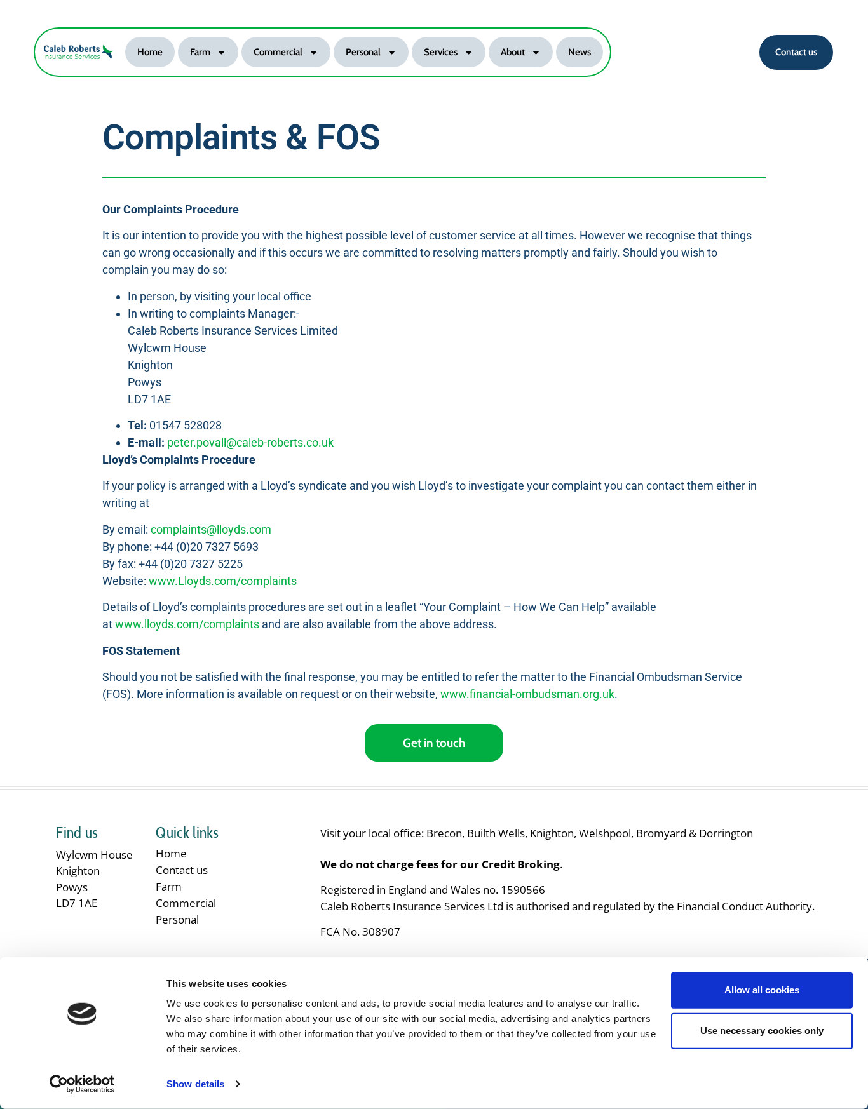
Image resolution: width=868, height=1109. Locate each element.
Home (150, 52)
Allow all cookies (761, 990)
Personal (363, 52)
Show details (195, 1084)
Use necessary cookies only (762, 1030)
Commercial (278, 52)
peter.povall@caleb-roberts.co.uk (250, 442)
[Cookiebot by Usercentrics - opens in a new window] (82, 1084)
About (513, 52)
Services (441, 52)
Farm (200, 52)
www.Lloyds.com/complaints (223, 581)
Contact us (182, 870)
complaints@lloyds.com (211, 529)
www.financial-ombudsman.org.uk (527, 694)
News (579, 52)
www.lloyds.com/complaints (187, 624)
